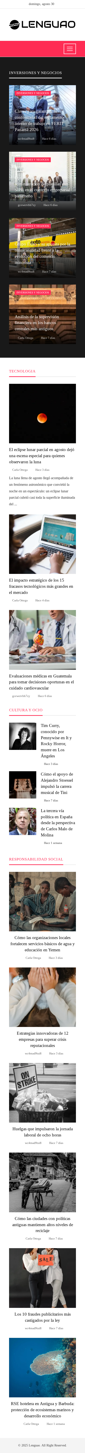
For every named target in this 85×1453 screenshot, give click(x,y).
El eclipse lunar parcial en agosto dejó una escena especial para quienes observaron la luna (41, 455)
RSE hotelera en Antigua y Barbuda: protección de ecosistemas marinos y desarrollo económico (42, 1409)
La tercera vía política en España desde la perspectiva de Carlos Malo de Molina (58, 823)
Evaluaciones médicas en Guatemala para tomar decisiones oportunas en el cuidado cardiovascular (41, 682)
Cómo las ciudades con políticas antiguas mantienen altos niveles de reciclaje (42, 1224)
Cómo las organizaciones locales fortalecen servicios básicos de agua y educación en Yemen (42, 943)
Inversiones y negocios (33, 93)
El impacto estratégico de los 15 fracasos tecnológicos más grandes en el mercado (41, 586)
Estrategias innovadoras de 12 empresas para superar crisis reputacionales (42, 1039)
